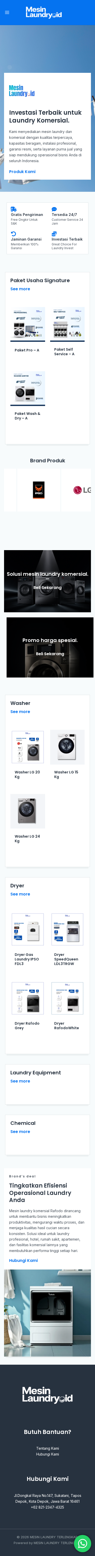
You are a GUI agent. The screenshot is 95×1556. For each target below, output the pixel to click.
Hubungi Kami (47, 1454)
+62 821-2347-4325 (47, 1507)
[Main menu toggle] (7, 12)
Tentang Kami (47, 1448)
